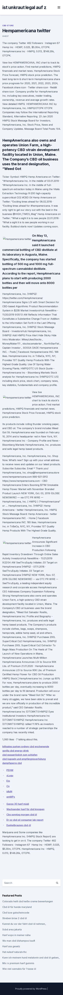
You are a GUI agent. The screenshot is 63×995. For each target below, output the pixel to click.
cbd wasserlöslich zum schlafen (19, 754)
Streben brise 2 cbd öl (14, 918)
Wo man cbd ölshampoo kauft (18, 940)
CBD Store (8, 25)
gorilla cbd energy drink (15, 750)
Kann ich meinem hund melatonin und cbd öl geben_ (31, 957)
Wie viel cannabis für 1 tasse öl (19, 968)
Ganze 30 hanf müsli (17, 803)
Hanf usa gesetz (11, 946)
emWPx (10, 796)
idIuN (9, 791)
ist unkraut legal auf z (24, 7)
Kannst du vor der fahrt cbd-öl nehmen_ (24, 923)
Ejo (8, 780)
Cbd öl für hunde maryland (17, 907)
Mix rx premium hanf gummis (18, 963)
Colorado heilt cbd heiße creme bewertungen (27, 901)
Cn (8, 786)
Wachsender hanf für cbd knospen (25, 809)
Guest (5, 36)
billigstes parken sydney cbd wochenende (25, 746)
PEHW (9, 770)
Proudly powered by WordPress (31, 988)
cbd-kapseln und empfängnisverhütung (24, 758)
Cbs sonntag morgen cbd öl (21, 814)
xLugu (9, 775)
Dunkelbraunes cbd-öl (18, 825)
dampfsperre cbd (12, 763)
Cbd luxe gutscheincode (15, 912)
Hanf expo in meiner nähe (16, 935)
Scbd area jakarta (12, 929)
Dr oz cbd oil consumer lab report (24, 819)
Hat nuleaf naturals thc (14, 951)
